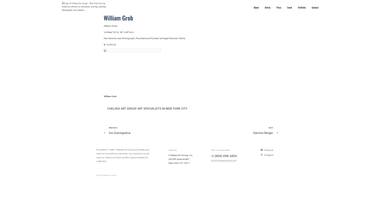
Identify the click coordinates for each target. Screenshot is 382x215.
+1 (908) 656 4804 (224, 155)
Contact (315, 7)
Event (289, 7)
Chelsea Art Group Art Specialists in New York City (147, 108)
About (256, 7)
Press (279, 7)
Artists (268, 7)
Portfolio (302, 7)
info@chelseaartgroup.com (224, 160)
